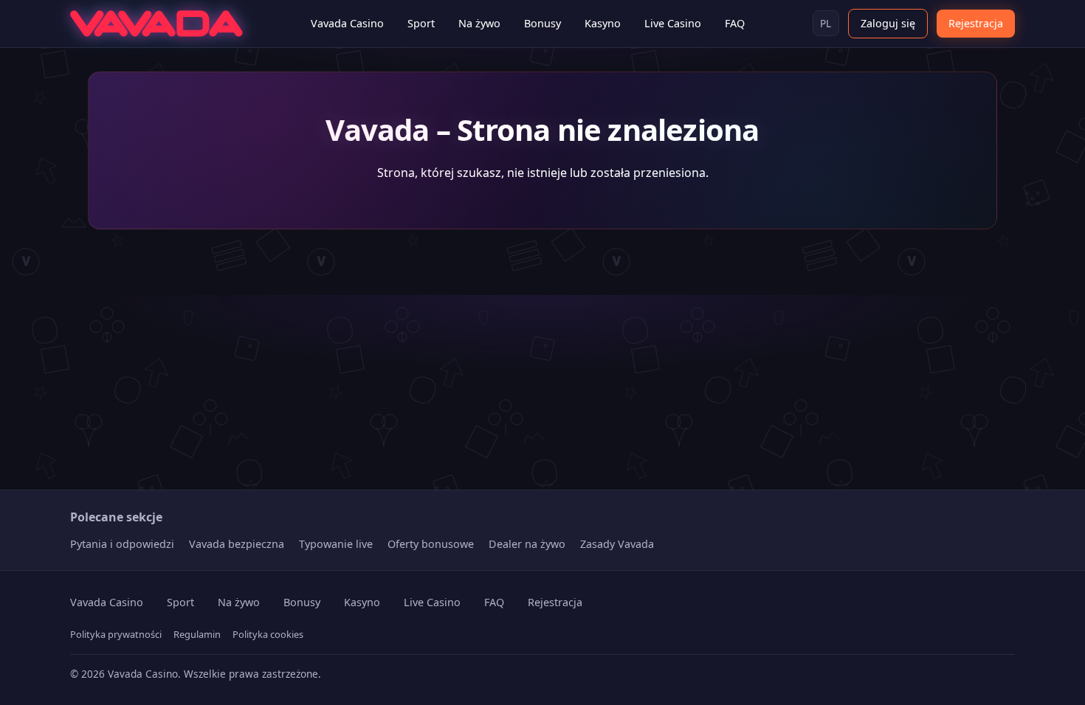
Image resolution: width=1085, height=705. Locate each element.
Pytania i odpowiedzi (122, 544)
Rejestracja (975, 23)
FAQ (735, 23)
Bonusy (542, 23)
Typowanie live (336, 544)
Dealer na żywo (527, 544)
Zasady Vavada (617, 544)
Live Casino (672, 23)
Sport (421, 23)
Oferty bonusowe (431, 544)
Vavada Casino (347, 23)
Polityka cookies (267, 634)
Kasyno (603, 23)
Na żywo (479, 23)
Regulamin (197, 634)
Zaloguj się (888, 23)
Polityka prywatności (116, 634)
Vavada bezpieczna (236, 544)
